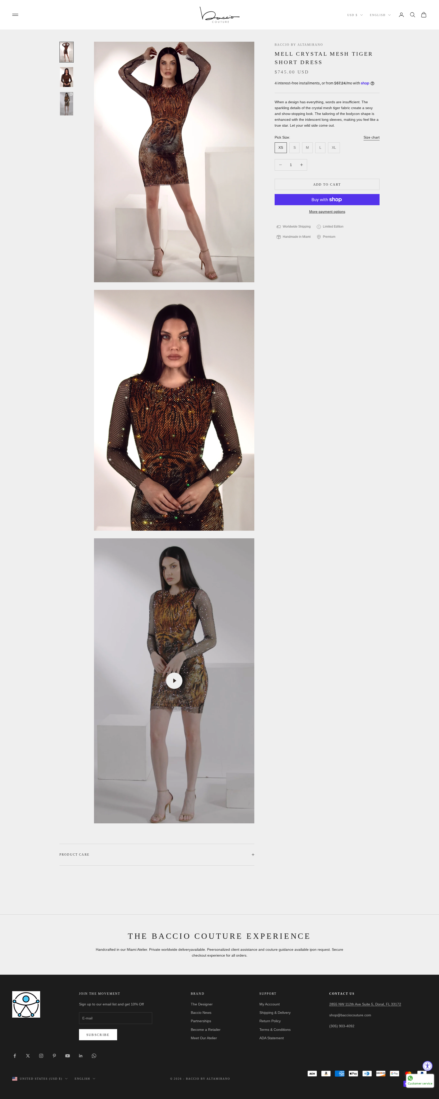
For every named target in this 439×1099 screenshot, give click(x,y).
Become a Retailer (206, 1030)
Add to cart (327, 184)
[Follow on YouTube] (67, 1055)
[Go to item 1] (66, 52)
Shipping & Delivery (275, 1013)
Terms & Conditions (275, 1030)
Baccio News (201, 1013)
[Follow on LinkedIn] (80, 1055)
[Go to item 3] (66, 104)
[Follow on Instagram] (41, 1055)
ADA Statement (271, 1038)
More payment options (327, 212)
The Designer (202, 1004)
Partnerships (201, 1021)
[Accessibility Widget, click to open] (427, 1066)
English (378, 15)
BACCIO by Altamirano (299, 45)
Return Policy (270, 1021)
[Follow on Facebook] (14, 1055)
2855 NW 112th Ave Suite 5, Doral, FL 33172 (365, 1004)
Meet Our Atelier (204, 1038)
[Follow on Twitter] (27, 1055)
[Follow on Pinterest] (54, 1055)
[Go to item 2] (66, 77)
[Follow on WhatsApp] (94, 1055)
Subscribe (98, 1035)
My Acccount (269, 1004)
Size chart (372, 137)
